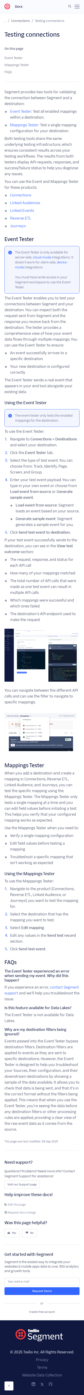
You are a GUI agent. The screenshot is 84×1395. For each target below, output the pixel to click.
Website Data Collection (42, 1375)
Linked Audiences (25, 203)
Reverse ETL (20, 218)
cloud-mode (42, 257)
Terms (42, 1367)
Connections (20, 21)
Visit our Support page (22, 1184)
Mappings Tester (16, 65)
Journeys (18, 226)
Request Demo (42, 1291)
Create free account (42, 1312)
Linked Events (22, 210)
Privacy (42, 1359)
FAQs (8, 72)
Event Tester (13, 58)
